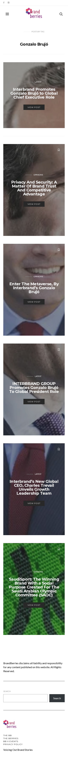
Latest (38, 82)
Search (7, 691)
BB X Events (10, 741)
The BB (7, 735)
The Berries (10, 738)
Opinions (38, 174)
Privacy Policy (13, 744)
